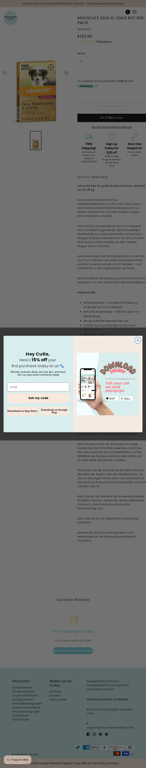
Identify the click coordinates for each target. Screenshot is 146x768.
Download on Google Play (54, 411)
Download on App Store (22, 410)
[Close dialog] (138, 340)
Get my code (38, 398)
